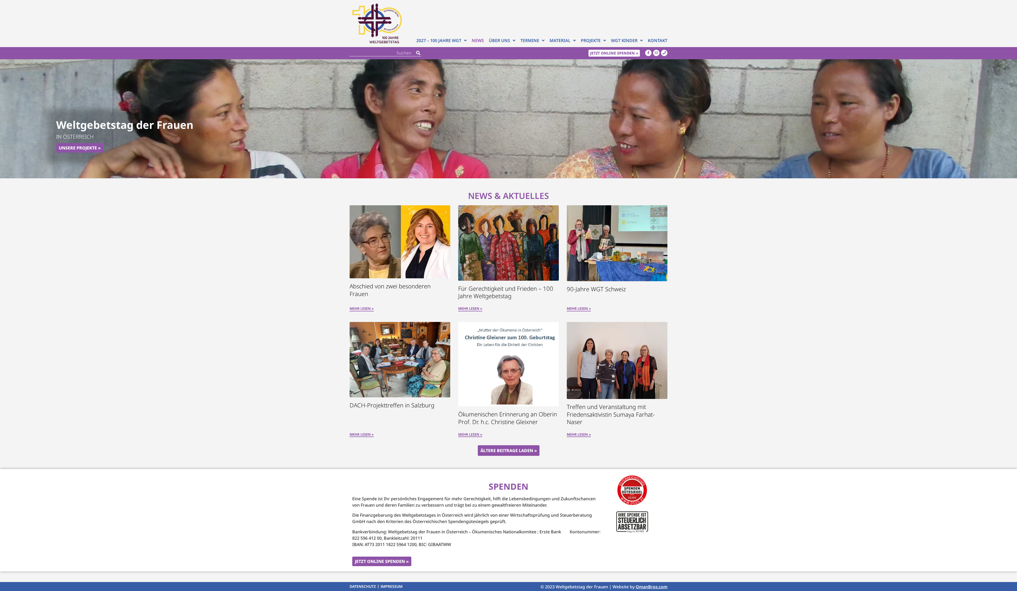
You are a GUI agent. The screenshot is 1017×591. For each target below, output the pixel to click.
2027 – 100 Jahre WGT (438, 40)
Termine (529, 40)
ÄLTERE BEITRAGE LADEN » (508, 450)
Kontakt (657, 40)
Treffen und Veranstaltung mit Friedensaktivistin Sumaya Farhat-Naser (611, 414)
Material (560, 40)
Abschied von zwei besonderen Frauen (390, 290)
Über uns (499, 40)
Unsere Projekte (78, 148)
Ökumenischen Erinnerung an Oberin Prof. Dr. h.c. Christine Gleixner (507, 418)
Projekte (591, 40)
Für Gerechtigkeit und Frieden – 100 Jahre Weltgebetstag (505, 292)
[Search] (418, 53)
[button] (501, 172)
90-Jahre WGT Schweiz (596, 289)
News (478, 40)
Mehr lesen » (362, 309)
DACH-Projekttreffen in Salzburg (392, 405)
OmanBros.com (651, 587)
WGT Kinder (624, 40)
